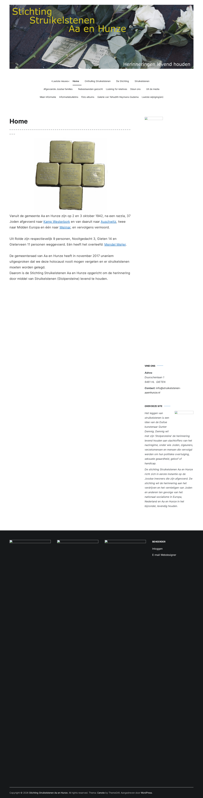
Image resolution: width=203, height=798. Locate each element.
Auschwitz (108, 222)
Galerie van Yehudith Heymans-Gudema (118, 97)
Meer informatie (48, 97)
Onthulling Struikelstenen (98, 81)
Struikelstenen (142, 81)
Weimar (64, 227)
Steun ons (135, 89)
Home (76, 81)
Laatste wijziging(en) (152, 97)
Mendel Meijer (115, 244)
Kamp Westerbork (56, 222)
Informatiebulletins (68, 97)
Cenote (101, 792)
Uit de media (152, 89)
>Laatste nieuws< (60, 81)
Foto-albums (87, 97)
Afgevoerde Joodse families (58, 89)
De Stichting (122, 81)
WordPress (146, 792)
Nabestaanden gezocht (90, 89)
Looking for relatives (116, 89)
